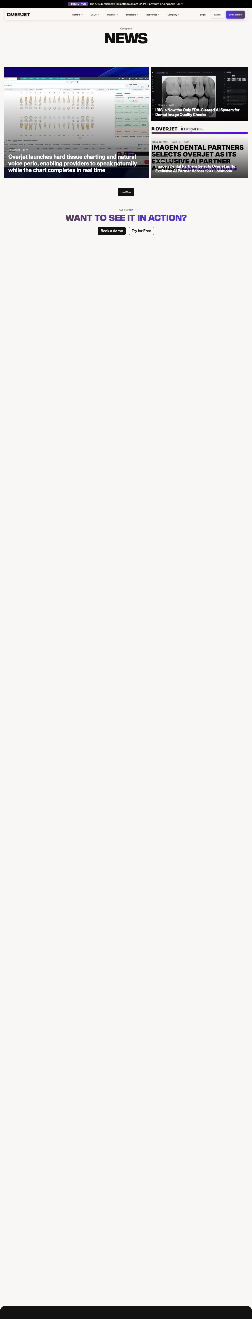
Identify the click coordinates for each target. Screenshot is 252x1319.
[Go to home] (26, 15)
